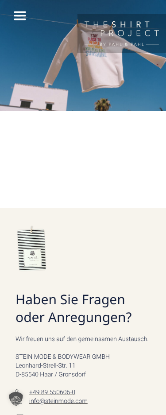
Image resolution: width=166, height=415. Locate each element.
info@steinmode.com (58, 401)
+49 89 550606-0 (52, 392)
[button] (16, 399)
